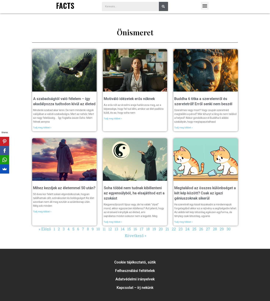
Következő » (135, 235)
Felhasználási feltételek (135, 270)
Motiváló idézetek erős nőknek (129, 99)
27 (208, 229)
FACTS (65, 5)
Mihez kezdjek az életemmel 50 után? (64, 188)
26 (201, 229)
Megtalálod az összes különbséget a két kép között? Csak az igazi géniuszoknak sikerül (205, 193)
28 (215, 229)
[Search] (163, 6)
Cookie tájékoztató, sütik (135, 262)
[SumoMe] (4, 169)
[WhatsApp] (4, 159)
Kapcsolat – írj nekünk (135, 287)
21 (167, 229)
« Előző (45, 229)
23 (181, 229)
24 (187, 229)
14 (123, 229)
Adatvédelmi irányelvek (135, 279)
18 (148, 229)
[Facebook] (4, 150)
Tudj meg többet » (42, 127)
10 (98, 229)
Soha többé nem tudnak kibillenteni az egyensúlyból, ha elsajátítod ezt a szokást (134, 193)
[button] (205, 6)
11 (104, 229)
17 (141, 229)
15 (129, 229)
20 (161, 229)
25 (194, 229)
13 (116, 229)
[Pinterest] (4, 141)
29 (222, 229)
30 (228, 229)
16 (135, 229)
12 (110, 229)
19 (154, 229)
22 (174, 229)
